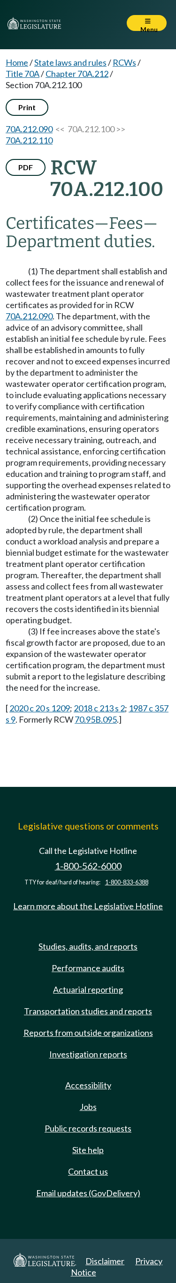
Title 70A (22, 73)
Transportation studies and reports (88, 1011)
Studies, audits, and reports (88, 946)
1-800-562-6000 (88, 865)
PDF (25, 167)
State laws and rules (70, 62)
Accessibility (88, 1085)
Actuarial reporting (88, 989)
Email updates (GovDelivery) (88, 1193)
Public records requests (88, 1128)
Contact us (88, 1171)
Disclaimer (104, 1261)
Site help (88, 1150)
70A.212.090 (29, 129)
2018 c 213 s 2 (99, 708)
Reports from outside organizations (88, 1032)
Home (17, 62)
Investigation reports (88, 1054)
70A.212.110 (29, 140)
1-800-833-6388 (126, 882)
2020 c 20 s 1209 (39, 708)
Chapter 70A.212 (77, 73)
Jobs (88, 1107)
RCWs (124, 62)
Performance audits (88, 968)
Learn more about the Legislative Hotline (88, 906)
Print (27, 107)
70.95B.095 (96, 719)
